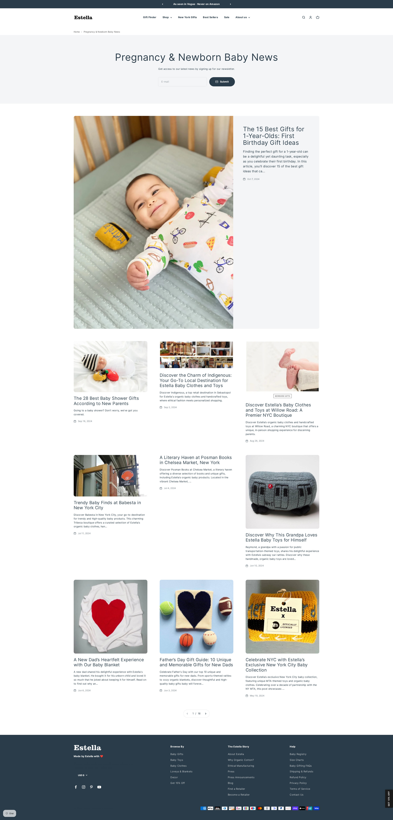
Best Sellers (210, 17)
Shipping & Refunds (301, 771)
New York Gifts (187, 17)
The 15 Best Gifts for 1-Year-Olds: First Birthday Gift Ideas (273, 135)
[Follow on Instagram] (84, 787)
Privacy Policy (298, 782)
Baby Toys (176, 759)
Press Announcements (241, 777)
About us (241, 17)
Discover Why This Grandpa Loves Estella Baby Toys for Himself (281, 537)
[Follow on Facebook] (76, 787)
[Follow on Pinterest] (91, 787)
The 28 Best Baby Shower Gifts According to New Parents (106, 401)
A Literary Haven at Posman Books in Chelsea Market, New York (196, 460)
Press (231, 771)
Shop (166, 17)
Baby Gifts (176, 754)
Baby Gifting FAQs (301, 765)
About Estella (236, 754)
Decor (174, 777)
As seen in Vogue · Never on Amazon (196, 4)
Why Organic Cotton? (241, 759)
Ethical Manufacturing (241, 765)
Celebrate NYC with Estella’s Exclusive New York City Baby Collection (277, 665)
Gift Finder (149, 17)
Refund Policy (298, 777)
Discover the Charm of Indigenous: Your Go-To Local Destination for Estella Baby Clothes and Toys (196, 380)
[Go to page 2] (205, 713)
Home (77, 31)
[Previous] (162, 4)
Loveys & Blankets (181, 771)
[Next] (230, 4)
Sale (226, 17)
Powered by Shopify (102, 808)
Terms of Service (300, 788)
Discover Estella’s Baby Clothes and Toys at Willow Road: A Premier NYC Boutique (278, 410)
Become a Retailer (239, 794)
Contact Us (296, 794)
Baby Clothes (178, 765)
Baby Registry (298, 754)
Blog (230, 782)
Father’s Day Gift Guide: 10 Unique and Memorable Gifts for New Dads (196, 662)
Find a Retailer (236, 788)
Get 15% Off (177, 782)
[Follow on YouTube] (99, 787)
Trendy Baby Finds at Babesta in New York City (107, 505)
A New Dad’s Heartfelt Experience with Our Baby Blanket (109, 662)
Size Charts (297, 759)
